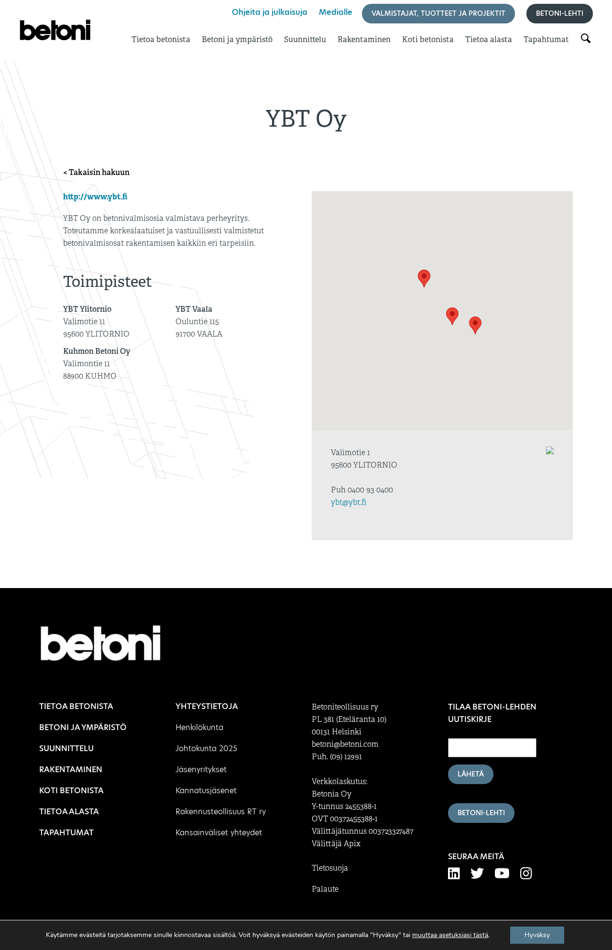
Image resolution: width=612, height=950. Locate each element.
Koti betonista (428, 39)
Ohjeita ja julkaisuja (269, 12)
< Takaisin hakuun (96, 172)
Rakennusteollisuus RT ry (220, 811)
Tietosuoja (330, 868)
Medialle (335, 12)
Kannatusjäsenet (206, 790)
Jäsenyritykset (201, 769)
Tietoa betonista (160, 39)
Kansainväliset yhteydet (218, 832)
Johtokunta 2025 (206, 748)
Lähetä (471, 774)
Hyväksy (537, 934)
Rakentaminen (364, 39)
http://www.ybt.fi (95, 197)
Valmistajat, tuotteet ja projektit (438, 13)
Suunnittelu (305, 39)
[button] (424, 278)
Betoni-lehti (559, 13)
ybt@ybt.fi (348, 502)
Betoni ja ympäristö (237, 39)
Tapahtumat (546, 39)
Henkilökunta (199, 727)
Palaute (325, 889)
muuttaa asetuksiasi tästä (450, 935)
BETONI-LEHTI (481, 813)
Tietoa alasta (488, 39)
